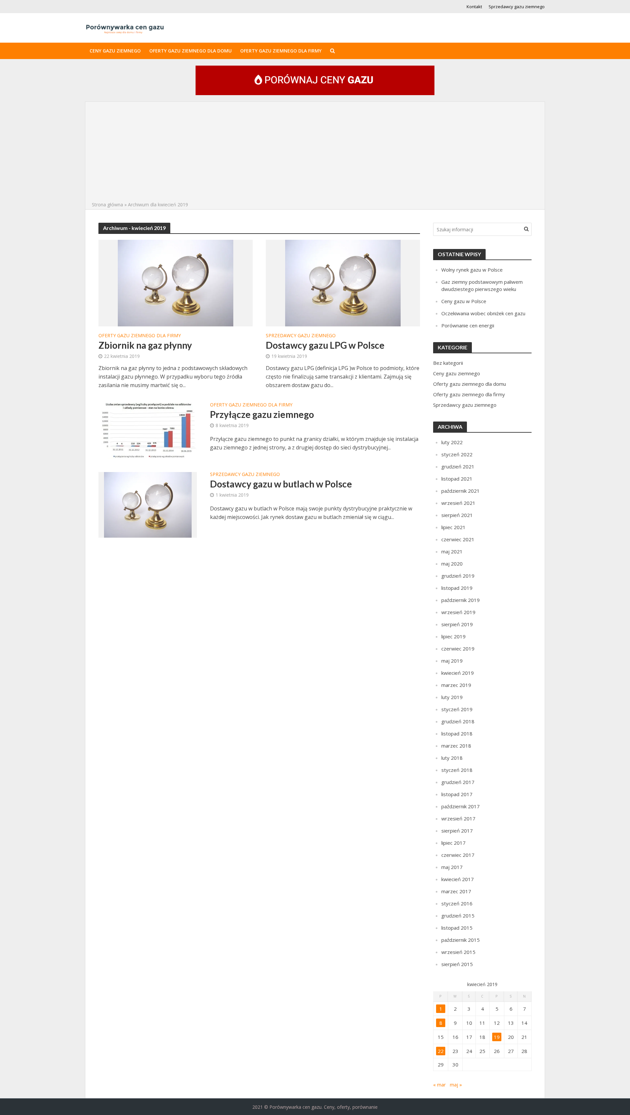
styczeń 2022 (456, 454)
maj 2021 (452, 551)
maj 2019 (452, 660)
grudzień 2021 (457, 466)
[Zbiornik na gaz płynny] (175, 282)
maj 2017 (452, 867)
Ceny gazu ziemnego (115, 51)
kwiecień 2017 (457, 879)
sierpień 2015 (457, 964)
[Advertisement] (315, 151)
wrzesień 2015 (458, 952)
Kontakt (474, 7)
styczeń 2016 (456, 903)
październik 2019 (460, 600)
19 (497, 1037)
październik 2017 (460, 806)
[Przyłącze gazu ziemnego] (147, 430)
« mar (439, 1084)
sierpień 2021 (457, 515)
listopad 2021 (456, 478)
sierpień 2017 (457, 830)
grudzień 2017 (457, 782)
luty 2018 (452, 757)
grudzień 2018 (457, 721)
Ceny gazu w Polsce (463, 301)
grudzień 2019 (457, 575)
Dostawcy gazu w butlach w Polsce (281, 483)
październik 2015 (460, 940)
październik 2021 (460, 490)
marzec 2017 (456, 891)
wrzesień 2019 (458, 612)
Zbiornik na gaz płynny (145, 345)
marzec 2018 (456, 745)
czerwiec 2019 (457, 648)
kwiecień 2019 (457, 673)
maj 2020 (452, 563)
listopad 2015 (456, 927)
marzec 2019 (456, 685)
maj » (456, 1084)
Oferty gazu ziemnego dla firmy (281, 51)
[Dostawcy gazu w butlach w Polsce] (148, 504)
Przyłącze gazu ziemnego (262, 414)
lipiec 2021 (453, 527)
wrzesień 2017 (458, 818)
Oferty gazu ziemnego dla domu (190, 51)
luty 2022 (452, 442)
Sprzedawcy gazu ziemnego (517, 7)
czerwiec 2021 (457, 539)
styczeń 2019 (456, 709)
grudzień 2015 (457, 915)
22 (441, 1051)
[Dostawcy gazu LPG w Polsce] (343, 282)
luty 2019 (452, 697)
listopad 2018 (456, 733)
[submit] (526, 228)
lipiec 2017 (453, 842)
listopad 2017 (456, 794)
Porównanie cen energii (467, 325)
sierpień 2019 (457, 624)
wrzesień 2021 (458, 503)
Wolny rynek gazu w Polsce (472, 269)
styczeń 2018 (456, 770)
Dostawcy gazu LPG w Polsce (325, 345)
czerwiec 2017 (457, 855)
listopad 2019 (456, 588)
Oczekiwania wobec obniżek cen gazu (483, 313)
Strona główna (107, 204)
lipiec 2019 (453, 636)
